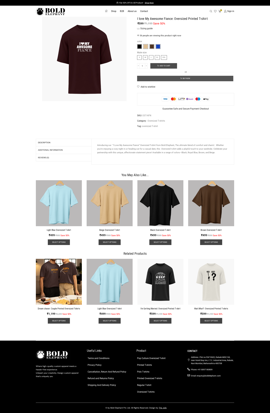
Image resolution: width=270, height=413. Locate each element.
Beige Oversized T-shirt (109, 230)
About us (132, 11)
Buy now (186, 78)
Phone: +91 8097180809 (201, 369)
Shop (113, 11)
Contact (144, 11)
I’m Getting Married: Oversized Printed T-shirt (160, 308)
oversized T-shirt (150, 126)
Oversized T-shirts (156, 120)
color (139, 41)
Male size (142, 52)
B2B (122, 11)
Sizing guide (146, 28)
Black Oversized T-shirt (160, 230)
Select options (59, 242)
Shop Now (149, 3)
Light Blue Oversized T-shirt (59, 230)
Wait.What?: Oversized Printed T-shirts (211, 308)
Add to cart (165, 66)
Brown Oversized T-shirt (211, 230)
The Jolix (163, 408)
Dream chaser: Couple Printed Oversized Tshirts (59, 308)
